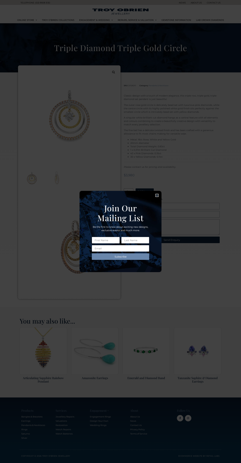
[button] (157, 195)
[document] (120, 231)
